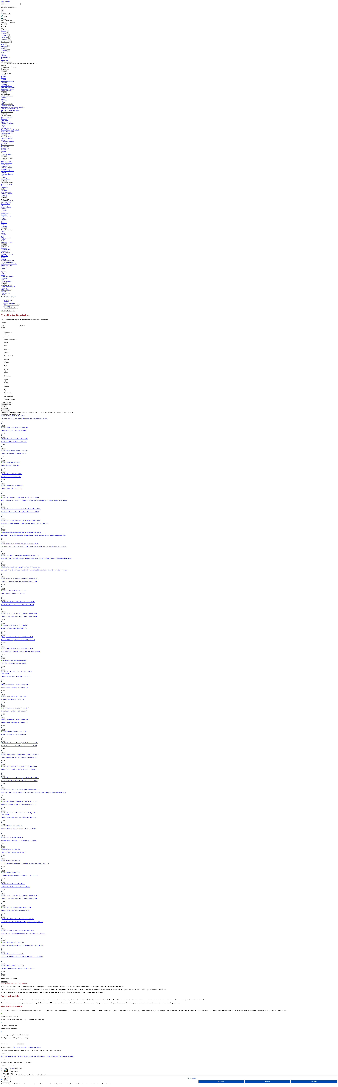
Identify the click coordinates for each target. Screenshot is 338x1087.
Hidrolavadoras (5, 146)
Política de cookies (56, 1056)
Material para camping (7, 262)
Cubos (2, 205)
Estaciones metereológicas (8, 286)
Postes (2, 270)
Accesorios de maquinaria (8, 87)
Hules (2, 236)
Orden (2, 221)
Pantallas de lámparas (7, 174)
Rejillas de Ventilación (7, 104)
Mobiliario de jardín (6, 265)
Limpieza (3, 212)
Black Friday (4, 60)
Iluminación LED (5, 166)
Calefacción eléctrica (6, 193)
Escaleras (3, 79)
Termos (3, 218)
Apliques (3, 160)
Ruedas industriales (6, 90)
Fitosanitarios (4, 251)
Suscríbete (21, 1044)
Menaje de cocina (5, 213)
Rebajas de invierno (6, 62)
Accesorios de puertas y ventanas (10, 110)
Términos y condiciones (19, 1047)
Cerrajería (3, 78)
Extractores (4, 219)
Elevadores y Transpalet (7, 141)
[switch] (6, 1080)
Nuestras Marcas (5, 57)
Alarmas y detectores (6, 117)
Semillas (3, 275)
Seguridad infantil (6, 128)
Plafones (3, 177)
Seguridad (4, 35)
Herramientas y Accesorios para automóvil (12, 107)
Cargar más (4, 981)
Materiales (3, 149)
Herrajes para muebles (7, 112)
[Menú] (9, 1068)
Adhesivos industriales (7, 96)
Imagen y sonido (5, 293)
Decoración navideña (6, 242)
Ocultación (4, 267)
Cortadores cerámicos (7, 138)
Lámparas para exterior (7, 254)
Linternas (3, 172)
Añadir (3, 425)
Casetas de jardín (5, 249)
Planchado (4, 215)
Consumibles (4, 187)
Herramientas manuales (7, 81)
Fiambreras (4, 210)
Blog (2, 54)
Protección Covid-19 (6, 133)
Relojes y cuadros (6, 238)
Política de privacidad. (35, 1047)
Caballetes (3, 97)
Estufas (3, 189)
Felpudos (3, 234)
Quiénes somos (5, 59)
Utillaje (3, 153)
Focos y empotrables (6, 163)
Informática (4, 288)
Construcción (4, 37)
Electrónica (4, 50)
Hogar (3, 44)
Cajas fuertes (4, 120)
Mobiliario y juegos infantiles (9, 264)
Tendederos (4, 223)
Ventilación (4, 195)
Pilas (2, 175)
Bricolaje (3, 33)
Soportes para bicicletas (7, 276)
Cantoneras (4, 119)
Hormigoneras (5, 148)
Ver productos (6, 404)
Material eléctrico (5, 179)
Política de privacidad (67, 1056)
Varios (2, 224)
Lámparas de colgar (6, 169)
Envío (5, 1056)
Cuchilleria (7, 306)
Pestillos (3, 127)
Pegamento (4, 101)
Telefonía (3, 291)
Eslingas (3, 140)
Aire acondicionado (6, 184)
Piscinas (3, 268)
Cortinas (3, 233)
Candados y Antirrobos (7, 123)
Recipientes (4, 151)
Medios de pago (12, 1056)
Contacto (3, 55)
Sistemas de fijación (6, 86)
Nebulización (4, 256)
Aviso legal (20, 1056)
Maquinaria (4, 84)
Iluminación (4, 39)
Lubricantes (4, 82)
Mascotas (3, 259)
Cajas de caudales (6, 122)
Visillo (2, 241)
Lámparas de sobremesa (7, 171)
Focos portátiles (5, 164)
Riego (2, 273)
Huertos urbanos (5, 252)
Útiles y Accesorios (6, 192)
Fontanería (4, 143)
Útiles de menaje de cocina (11, 305)
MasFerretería (8, 300)
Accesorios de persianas (7, 200)
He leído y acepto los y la (21, 1047)
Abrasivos (3, 74)
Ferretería (3, 31)
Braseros (3, 186)
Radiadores (4, 190)
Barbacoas (4, 248)
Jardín (2, 48)
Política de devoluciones (44, 1056)
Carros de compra (6, 202)
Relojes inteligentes (6, 290)
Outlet (2, 52)
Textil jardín (4, 278)
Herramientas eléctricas (7, 89)
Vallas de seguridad (6, 281)
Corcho (3, 231)
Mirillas (3, 125)
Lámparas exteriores (6, 167)
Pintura (3, 102)
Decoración (4, 46)
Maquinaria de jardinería (7, 260)
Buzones (3, 76)
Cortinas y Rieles (5, 204)
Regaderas (4, 271)
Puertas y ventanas (6, 216)
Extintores (3, 208)
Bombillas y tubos (6, 161)
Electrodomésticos (6, 207)
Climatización (5, 42)
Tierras (2, 279)
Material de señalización (7, 131)
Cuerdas (3, 99)
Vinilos (3, 239)
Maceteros (3, 257)
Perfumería (4, 226)
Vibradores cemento (6, 154)
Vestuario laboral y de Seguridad (10, 130)
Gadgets (3, 294)
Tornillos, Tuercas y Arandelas (9, 108)
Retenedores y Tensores (7, 105)
